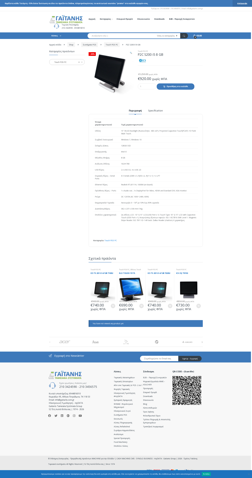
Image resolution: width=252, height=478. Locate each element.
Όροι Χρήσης (148, 411)
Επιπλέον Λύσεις (121, 446)
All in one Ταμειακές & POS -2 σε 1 (128, 385)
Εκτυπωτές (118, 419)
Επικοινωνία (143, 19)
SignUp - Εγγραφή (190, 358)
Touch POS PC (112, 44)
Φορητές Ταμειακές (122, 389)
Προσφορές (148, 388)
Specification (155, 110)
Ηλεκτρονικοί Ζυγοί (122, 411)
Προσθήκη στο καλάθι (177, 86)
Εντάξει (206, 474)
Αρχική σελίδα (55, 44)
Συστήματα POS (89, 44)
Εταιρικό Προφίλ (125, 19)
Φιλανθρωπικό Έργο (151, 415)
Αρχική (92, 19)
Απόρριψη (242, 3)
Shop (71, 44)
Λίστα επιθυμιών (150, 408)
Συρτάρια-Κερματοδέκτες (124, 430)
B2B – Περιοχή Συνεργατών (182, 19)
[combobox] (121, 35)
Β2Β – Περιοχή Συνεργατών (155, 377)
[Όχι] (248, 474)
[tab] (135, 111)
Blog (145, 404)
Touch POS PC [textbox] (66, 62)
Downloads (159, 19)
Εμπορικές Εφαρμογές (123, 400)
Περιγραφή (135, 110)
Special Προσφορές (122, 438)
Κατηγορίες (105, 19)
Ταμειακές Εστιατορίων (123, 381)
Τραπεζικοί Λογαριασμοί (153, 426)
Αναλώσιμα (118, 434)
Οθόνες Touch (135, 269)
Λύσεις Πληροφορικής (123, 422)
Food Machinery (120, 442)
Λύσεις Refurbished (122, 426)
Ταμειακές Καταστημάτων (124, 377)
